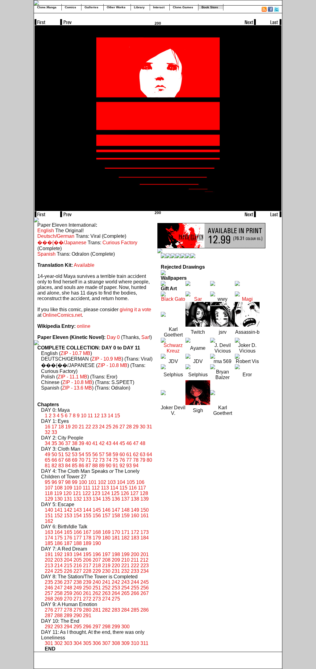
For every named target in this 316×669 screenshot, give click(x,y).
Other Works (116, 7)
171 (125, 532)
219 (106, 565)
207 (97, 560)
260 (77, 593)
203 (58, 560)
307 (106, 643)
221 (125, 565)
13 (103, 415)
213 (49, 565)
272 (87, 598)
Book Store (210, 7)
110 (77, 487)
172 (135, 532)
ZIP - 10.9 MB (107, 358)
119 (58, 493)
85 (74, 465)
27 (122, 426)
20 (74, 426)
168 (97, 532)
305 (87, 643)
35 (54, 443)
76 (122, 460)
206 (87, 560)
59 (115, 454)
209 (116, 560)
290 (77, 615)
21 (81, 426)
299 (116, 626)
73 (102, 460)
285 (135, 610)
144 (87, 510)
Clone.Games (183, 7)
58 (108, 454)
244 (135, 582)
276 (49, 610)
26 (115, 426)
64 (149, 454)
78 (136, 460)
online (83, 326)
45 (122, 443)
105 (131, 482)
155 (87, 515)
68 (68, 460)
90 (108, 465)
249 (77, 587)
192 (58, 554)
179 (97, 537)
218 (97, 565)
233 (135, 571)
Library (139, 7)
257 (49, 593)
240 (97, 582)
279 (77, 610)
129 (49, 499)
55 (88, 454)
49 (47, 454)
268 (49, 598)
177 (77, 537)
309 (125, 643)
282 (106, 610)
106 (140, 482)
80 (149, 460)
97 (61, 482)
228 (87, 571)
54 (81, 454)
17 (54, 426)
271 (77, 598)
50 (54, 454)
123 (96, 493)
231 (116, 571)
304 (77, 643)
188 (77, 543)
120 (67, 493)
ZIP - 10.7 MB (75, 353)
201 (144, 554)
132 (77, 499)
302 (58, 643)
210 (125, 560)
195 (87, 554)
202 (49, 560)
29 (136, 426)
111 (86, 487)
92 (122, 465)
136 (116, 499)
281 (97, 610)
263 (106, 593)
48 (142, 443)
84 (68, 465)
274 (106, 598)
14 (110, 415)
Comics (70, 7)
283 (116, 610)
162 (49, 521)
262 (97, 593)
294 (68, 626)
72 (95, 460)
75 (115, 460)
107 (49, 487)
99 (74, 482)
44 (115, 443)
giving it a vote (135, 309)
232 (125, 571)
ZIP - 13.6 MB (77, 387)
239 (87, 582)
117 (142, 487)
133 (87, 499)
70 (81, 460)
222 (135, 565)
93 (129, 465)
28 (129, 426)
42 (102, 443)
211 (135, 560)
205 (77, 560)
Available (84, 265)
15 (117, 415)
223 (144, 565)
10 (83, 415)
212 (144, 560)
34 (47, 443)
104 (121, 482)
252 (106, 587)
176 (68, 537)
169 (106, 532)
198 (116, 554)
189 (87, 543)
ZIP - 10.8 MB (112, 365)
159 (125, 515)
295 (77, 626)
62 (136, 454)
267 (144, 593)
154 (77, 515)
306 (97, 643)
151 (49, 515)
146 (106, 510)
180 (106, 537)
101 (92, 482)
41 (95, 443)
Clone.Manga (46, 7)
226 (68, 571)
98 (68, 482)
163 (49, 532)
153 (68, 515)
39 (81, 443)
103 (111, 482)
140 (49, 510)
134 (97, 499)
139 (144, 499)
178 (87, 537)
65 (47, 460)
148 (125, 510)
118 (49, 493)
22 (88, 426)
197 (106, 554)
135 (106, 499)
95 (47, 482)
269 (58, 598)
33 (54, 432)
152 (58, 515)
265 (125, 593)
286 (144, 610)
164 (58, 532)
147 (116, 510)
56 (95, 454)
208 (106, 560)
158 (116, 515)
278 (68, 610)
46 (129, 443)
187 (68, 543)
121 (77, 493)
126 (125, 493)
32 (47, 432)
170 (116, 532)
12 (97, 415)
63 (142, 454)
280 (87, 610)
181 (116, 537)
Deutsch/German (55, 236)
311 (144, 643)
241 (106, 582)
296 (87, 626)
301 (49, 643)
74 (108, 460)
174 (49, 537)
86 (81, 465)
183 (135, 537)
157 (106, 515)
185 (49, 543)
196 (97, 554)
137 (125, 499)
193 (68, 554)
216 (77, 565)
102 (102, 482)
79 (142, 460)
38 (74, 443)
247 (58, 587)
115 (123, 487)
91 (115, 465)
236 (58, 582)
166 (77, 532)
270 (68, 598)
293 (58, 626)
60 (122, 454)
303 (68, 643)
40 (88, 443)
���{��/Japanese (61, 242)
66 (54, 460)
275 (116, 598)
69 (74, 460)
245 (144, 582)
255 (135, 587)
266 (135, 593)
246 (49, 587)
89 (102, 465)
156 (97, 515)
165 (68, 532)
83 (61, 465)
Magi (247, 299)
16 (47, 426)
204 (68, 560)
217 (87, 565)
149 (135, 510)
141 (58, 510)
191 (49, 554)
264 (116, 593)
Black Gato (173, 299)
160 (135, 515)
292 (49, 626)
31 (149, 426)
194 (77, 554)
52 (68, 454)
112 (96, 487)
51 (61, 454)
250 (87, 587)
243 (125, 582)
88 (95, 465)
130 (58, 499)
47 (136, 443)
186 (58, 543)
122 (86, 493)
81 (47, 465)
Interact (158, 7)
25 (108, 426)
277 (58, 610)
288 (58, 615)
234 (144, 571)
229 (97, 571)
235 (49, 582)
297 (97, 626)
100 (83, 482)
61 (129, 454)
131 (68, 499)
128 (144, 493)
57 (102, 454)
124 (106, 493)
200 (135, 554)
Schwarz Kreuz (173, 348)
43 (108, 443)
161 (144, 515)
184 (144, 537)
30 (142, 426)
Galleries (91, 7)
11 (90, 415)
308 (116, 643)
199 (125, 554)
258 (58, 593)
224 (49, 571)
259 (68, 593)
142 (68, 510)
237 (68, 582)
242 (116, 582)
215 (68, 565)
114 (114, 487)
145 (97, 510)
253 (116, 587)
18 (61, 426)
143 (77, 510)
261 (87, 593)
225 (58, 571)
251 (97, 587)
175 (58, 537)
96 (54, 482)
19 (68, 426)
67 (61, 460)
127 (134, 493)
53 (74, 454)
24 (102, 426)
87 (88, 465)
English (45, 230)
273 (97, 598)
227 (77, 571)
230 (106, 571)
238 (77, 582)
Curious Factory (119, 242)
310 (135, 643)
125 (115, 493)
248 (68, 587)
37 (68, 443)
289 (68, 615)
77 (129, 460)
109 (68, 487)
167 (87, 532)
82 (54, 465)
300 (125, 626)
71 (88, 460)
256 (144, 587)
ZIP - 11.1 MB (72, 376)
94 (136, 465)
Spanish (46, 254)
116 (133, 487)
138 (135, 499)
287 (49, 615)
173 (144, 532)
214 (58, 565)
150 (144, 510)
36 (61, 443)
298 (106, 626)
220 (116, 565)
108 (58, 487)
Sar (145, 337)
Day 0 (113, 337)
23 (95, 426)
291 (87, 615)
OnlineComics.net (62, 315)
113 (105, 487)
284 (125, 610)
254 (125, 587)
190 (97, 543)
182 (125, 537)
